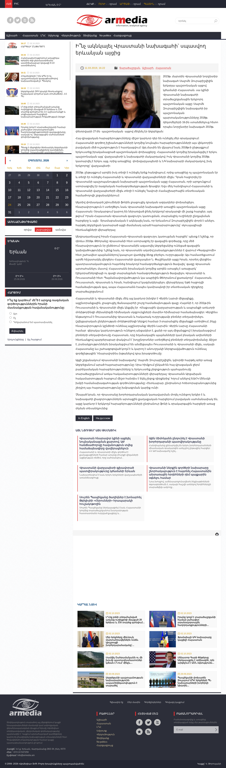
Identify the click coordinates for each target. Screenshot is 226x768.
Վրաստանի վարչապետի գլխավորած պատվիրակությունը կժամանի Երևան (107, 469)
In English (84, 418)
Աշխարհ (11, 35)
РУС (16, 3)
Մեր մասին (133, 702)
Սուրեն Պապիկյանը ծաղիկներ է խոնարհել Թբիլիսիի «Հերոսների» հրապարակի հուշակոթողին (110, 500)
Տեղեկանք (90, 35)
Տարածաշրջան (129, 67)
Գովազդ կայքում (174, 702)
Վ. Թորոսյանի (213, 764)
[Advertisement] (147, 564)
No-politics (105, 35)
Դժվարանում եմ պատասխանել (32, 322)
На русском (103, 418)
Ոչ (14, 318)
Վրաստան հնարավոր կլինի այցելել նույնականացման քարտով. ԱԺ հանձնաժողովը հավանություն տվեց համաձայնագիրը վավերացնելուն (106, 443)
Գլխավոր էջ (116, 702)
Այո (15, 313)
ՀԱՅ (8, 3)
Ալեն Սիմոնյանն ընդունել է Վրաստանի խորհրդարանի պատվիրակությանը (177, 440)
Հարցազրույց (123, 35)
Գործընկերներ (152, 702)
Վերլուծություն (71, 35)
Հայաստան (30, 35)
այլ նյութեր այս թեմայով (96, 430)
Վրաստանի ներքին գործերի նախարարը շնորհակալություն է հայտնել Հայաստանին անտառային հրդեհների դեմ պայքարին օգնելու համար (180, 472)
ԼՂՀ (43, 35)
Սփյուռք (53, 35)
